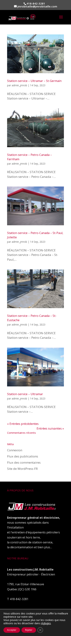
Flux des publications (22, 456)
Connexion (14, 450)
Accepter (11, 629)
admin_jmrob (19, 85)
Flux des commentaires (24, 462)
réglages (46, 623)
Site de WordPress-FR (22, 469)
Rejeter (28, 629)
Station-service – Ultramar (25, 394)
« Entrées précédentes (23, 424)
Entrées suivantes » (50, 428)
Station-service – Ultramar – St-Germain (34, 81)
